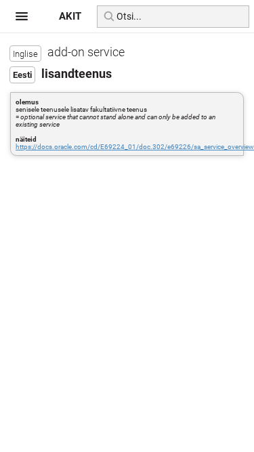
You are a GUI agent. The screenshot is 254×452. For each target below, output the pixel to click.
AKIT (70, 16)
